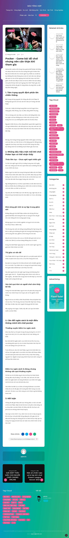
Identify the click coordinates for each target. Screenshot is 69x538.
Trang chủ (9, 10)
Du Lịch (25, 10)
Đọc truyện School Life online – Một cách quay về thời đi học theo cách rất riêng (60, 60)
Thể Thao (53, 157)
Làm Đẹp (53, 132)
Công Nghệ (17, 10)
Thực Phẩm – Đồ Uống (55, 260)
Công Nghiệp (58, 10)
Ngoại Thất (54, 135)
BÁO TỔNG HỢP (34, 6)
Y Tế (61, 170)
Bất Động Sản (33, 10)
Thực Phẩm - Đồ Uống (55, 163)
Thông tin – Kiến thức (55, 257)
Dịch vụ (53, 119)
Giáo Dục (31, 15)
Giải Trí (11, 30)
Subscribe (43, 15)
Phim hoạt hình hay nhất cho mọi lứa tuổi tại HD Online (60, 88)
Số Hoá (52, 146)
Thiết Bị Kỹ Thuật (55, 151)
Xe (60, 167)
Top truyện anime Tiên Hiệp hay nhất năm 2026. (60, 49)
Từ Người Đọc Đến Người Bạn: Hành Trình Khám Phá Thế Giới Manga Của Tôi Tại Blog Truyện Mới (60, 75)
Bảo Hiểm (53, 105)
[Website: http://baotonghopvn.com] (45, 501)
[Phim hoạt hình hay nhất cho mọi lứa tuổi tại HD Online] (52, 85)
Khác (59, 125)
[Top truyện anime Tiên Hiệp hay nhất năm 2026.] (52, 46)
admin (23, 457)
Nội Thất (50, 10)
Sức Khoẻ (43, 10)
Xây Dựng (53, 170)
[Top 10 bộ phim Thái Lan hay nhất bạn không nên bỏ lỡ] (52, 35)
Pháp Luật (23, 15)
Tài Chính (53, 167)
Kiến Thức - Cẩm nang (55, 128)
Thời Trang (54, 160)
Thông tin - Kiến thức (56, 154)
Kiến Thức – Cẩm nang (55, 216)
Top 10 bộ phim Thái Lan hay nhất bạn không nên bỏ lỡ (60, 38)
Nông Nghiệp (54, 138)
